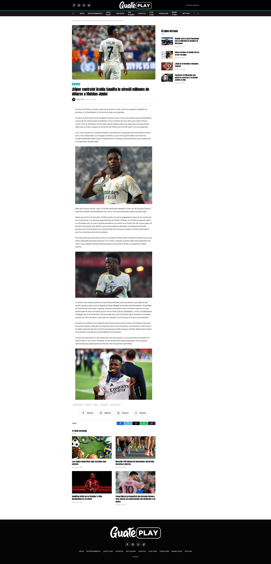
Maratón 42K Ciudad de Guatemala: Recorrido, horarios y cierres (135, 462)
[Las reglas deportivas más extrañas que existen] (92, 447)
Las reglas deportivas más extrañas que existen (89, 462)
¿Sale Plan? (108, 14)
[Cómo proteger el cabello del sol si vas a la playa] (167, 55)
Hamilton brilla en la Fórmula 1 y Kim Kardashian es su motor (87, 497)
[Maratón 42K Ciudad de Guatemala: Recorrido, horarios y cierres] (135, 447)
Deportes (120, 13)
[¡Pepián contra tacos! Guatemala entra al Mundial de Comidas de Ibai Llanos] (167, 41)
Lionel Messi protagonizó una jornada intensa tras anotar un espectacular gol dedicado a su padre (135, 499)
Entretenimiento (95, 13)
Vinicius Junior (115, 405)
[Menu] (73, 13)
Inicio (82, 13)
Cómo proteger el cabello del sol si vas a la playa (187, 53)
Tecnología (163, 13)
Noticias (186, 13)
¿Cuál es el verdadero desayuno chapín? (186, 65)
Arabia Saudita (78, 405)
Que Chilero (131, 14)
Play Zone (151, 14)
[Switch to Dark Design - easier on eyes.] (194, 13)
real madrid (104, 405)
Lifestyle (142, 13)
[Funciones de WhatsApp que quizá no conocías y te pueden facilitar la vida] (167, 78)
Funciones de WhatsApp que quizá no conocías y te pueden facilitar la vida (186, 77)
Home (73, 20)
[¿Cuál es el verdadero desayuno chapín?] (167, 66)
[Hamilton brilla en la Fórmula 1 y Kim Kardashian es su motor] (92, 482)
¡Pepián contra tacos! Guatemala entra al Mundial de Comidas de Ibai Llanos (187, 41)
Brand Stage (174, 14)
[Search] (198, 13)
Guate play (80, 99)
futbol (96, 405)
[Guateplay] (135, 5)
